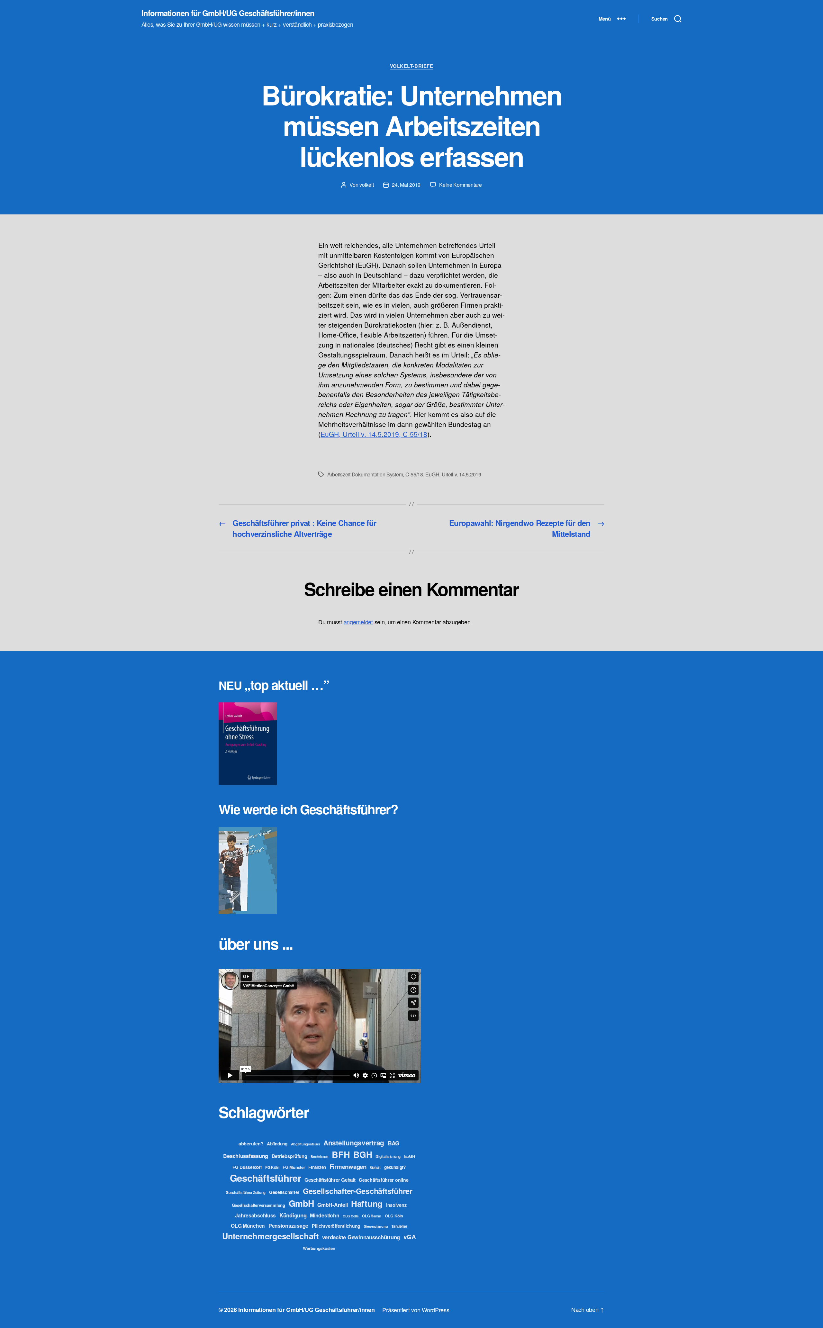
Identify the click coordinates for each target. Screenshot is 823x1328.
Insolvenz (396, 1205)
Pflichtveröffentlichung (336, 1226)
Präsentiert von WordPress (415, 1309)
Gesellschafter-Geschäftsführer (357, 1190)
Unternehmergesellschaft (270, 1236)
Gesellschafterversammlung (258, 1205)
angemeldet (358, 622)
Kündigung (293, 1215)
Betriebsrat (319, 1156)
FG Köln (272, 1167)
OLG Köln (394, 1216)
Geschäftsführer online (383, 1180)
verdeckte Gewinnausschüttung (361, 1237)
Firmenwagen (348, 1166)
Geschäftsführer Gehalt (329, 1179)
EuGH (432, 474)
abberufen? (251, 1143)
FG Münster (294, 1167)
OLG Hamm (371, 1215)
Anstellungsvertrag (353, 1142)
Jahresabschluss (255, 1215)
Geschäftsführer (265, 1178)
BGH (362, 1154)
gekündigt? (395, 1167)
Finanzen (317, 1167)
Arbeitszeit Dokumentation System (365, 474)
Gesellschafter (284, 1192)
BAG (394, 1143)
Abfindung (277, 1144)
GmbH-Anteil (332, 1204)
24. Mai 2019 (406, 184)
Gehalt (375, 1167)
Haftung (367, 1203)
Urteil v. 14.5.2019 (461, 474)
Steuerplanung (376, 1226)
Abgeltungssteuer (305, 1144)
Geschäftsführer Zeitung (246, 1192)
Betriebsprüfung (289, 1156)
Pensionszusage (288, 1225)
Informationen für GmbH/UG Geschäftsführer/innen (227, 13)
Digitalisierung (388, 1156)
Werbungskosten (319, 1248)
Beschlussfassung (245, 1156)
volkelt (366, 184)
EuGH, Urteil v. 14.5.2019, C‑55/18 (374, 434)
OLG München (248, 1225)
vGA (409, 1236)
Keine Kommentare (460, 184)
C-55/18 (414, 474)
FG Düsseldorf (247, 1167)
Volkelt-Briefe (411, 66)
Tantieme (399, 1226)
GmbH (301, 1203)
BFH (341, 1154)
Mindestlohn (324, 1215)
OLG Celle (351, 1216)
